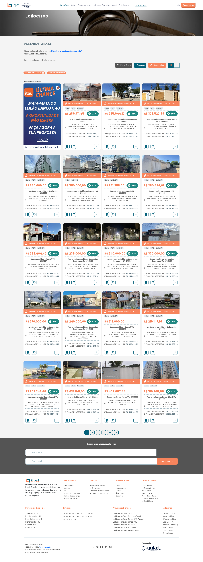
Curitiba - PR (30, 525)
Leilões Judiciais (169, 513)
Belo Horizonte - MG (33, 519)
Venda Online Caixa (149, 496)
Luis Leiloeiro (168, 522)
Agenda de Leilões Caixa (99, 493)
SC (67, 519)
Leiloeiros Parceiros (101, 5)
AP (73, 513)
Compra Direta (147, 493)
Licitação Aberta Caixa (150, 498)
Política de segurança (72, 496)
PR (81, 516)
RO (89, 516)
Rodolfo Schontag (170, 525)
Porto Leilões (168, 530)
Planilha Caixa (140, 5)
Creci (114, 5)
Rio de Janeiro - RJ (33, 516)
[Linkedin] (106, 546)
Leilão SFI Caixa (147, 501)
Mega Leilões (168, 516)
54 (110, 432)
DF (81, 513)
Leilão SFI (80, 108)
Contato (67, 488)
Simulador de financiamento (100, 491)
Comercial (119, 496)
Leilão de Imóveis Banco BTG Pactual (128, 519)
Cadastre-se (188, 5)
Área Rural (119, 493)
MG (92, 513)
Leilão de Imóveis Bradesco (124, 525)
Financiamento (84, 5)
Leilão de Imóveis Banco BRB (125, 522)
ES (84, 513)
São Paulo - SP (31, 513)
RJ (83, 516)
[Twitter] (110, 546)
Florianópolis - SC (32, 522)
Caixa (73, 5)
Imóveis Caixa (95, 488)
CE (78, 513)
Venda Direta (146, 491)
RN (86, 516)
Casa (118, 486)
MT (67, 516)
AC (64, 513)
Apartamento (121, 488)
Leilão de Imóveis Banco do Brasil (127, 516)
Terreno (118, 491)
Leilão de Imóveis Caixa (122, 513)
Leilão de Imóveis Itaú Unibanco (126, 530)
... (103, 432)
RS (64, 519)
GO (86, 513)
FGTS (73, 108)
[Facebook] (93, 546)
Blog (65, 491)
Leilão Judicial (147, 486)
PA (70, 516)
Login (177, 5)
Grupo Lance (168, 533)
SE (70, 519)
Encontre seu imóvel (97, 486)
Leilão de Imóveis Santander (124, 527)
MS (64, 516)
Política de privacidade (72, 493)
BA (76, 513)
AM (70, 513)
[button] (123, 65)
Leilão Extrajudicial (148, 488)
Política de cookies (71, 498)
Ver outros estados (45, 547)
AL (67, 513)
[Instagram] (97, 546)
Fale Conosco (125, 5)
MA (89, 513)
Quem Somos (69, 486)
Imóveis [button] (64, 5)
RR (91, 516)
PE (76, 516)
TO (75, 519)
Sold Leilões (168, 527)
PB (73, 516)
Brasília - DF (30, 527)
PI (78, 516)
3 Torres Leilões (169, 519)
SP (72, 519)
